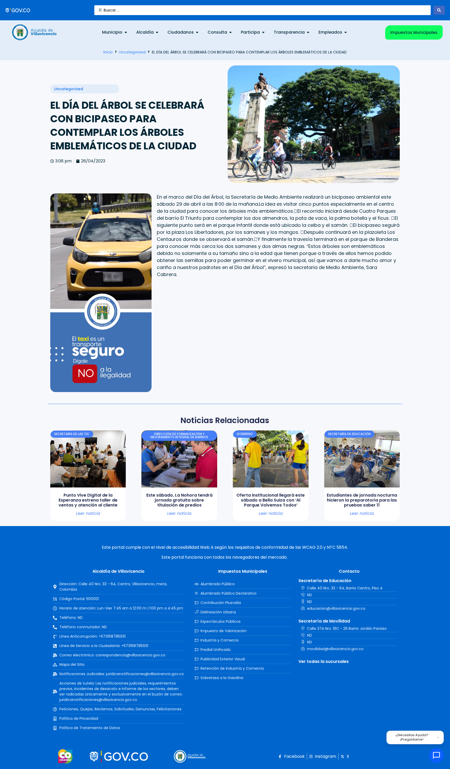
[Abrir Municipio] (126, 32)
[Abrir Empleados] (345, 32)
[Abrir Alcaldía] (157, 32)
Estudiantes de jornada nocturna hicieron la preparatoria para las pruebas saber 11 (362, 500)
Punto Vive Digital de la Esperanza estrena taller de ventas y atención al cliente (88, 500)
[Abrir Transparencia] (308, 32)
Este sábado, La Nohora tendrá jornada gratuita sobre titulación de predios (179, 500)
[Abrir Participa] (263, 32)
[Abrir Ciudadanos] (197, 32)
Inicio (108, 52)
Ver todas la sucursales (323, 661)
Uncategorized (132, 52)
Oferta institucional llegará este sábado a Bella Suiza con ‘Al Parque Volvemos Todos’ (270, 500)
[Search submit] (439, 10)
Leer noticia (88, 513)
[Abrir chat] (436, 755)
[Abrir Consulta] (230, 32)
